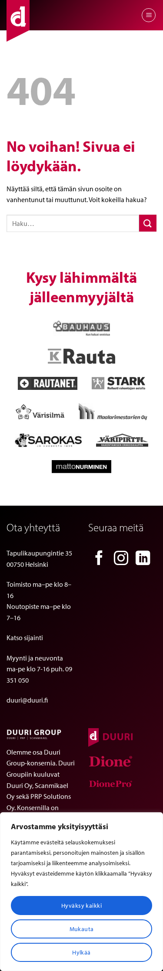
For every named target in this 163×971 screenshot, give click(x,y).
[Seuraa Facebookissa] (99, 559)
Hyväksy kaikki (81, 905)
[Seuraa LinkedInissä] (143, 559)
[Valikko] (149, 15)
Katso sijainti (25, 637)
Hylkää (81, 952)
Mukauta (82, 929)
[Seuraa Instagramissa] (121, 559)
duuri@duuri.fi (27, 700)
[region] (81, 891)
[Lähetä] (147, 223)
